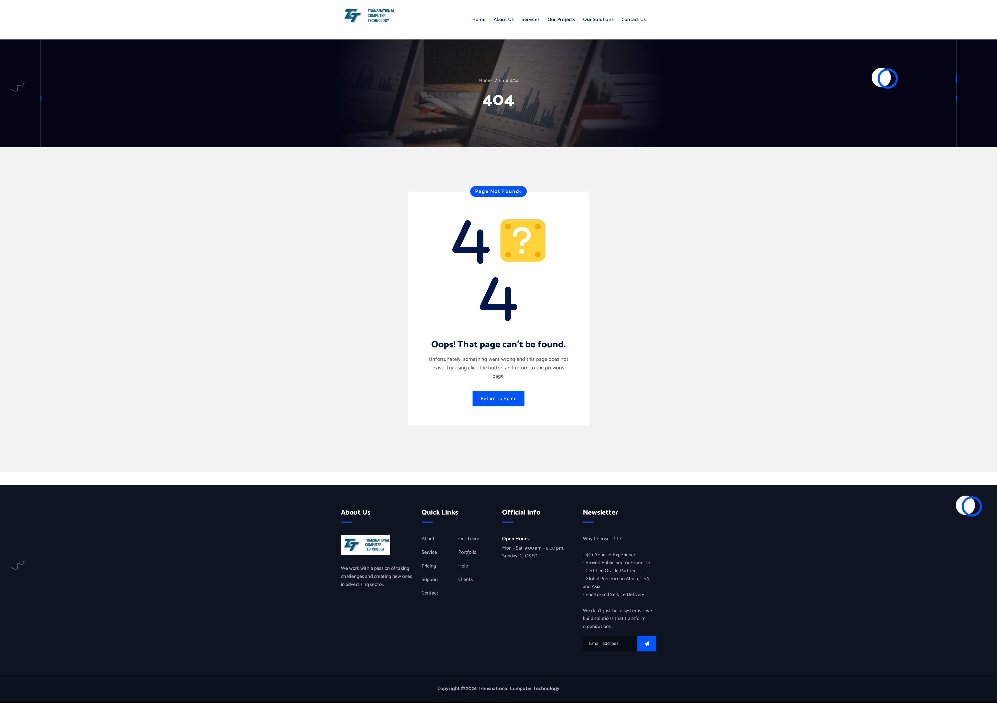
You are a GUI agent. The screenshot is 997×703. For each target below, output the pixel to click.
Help (463, 566)
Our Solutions (598, 20)
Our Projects (561, 20)
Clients (465, 580)
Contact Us (634, 20)
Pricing (429, 566)
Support (430, 580)
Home (479, 20)
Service (429, 552)
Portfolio (467, 552)
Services (531, 20)
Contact (430, 593)
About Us (504, 20)
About (428, 539)
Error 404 (508, 81)
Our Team (469, 539)
